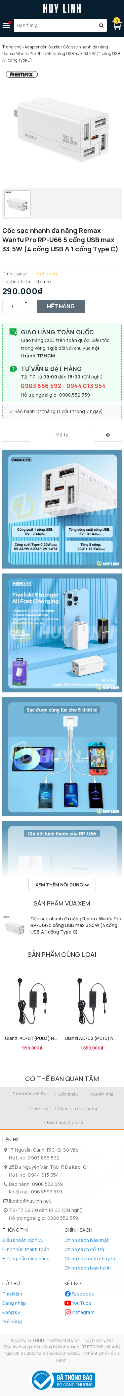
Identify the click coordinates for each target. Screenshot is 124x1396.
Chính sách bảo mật (86, 1240)
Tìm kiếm (12, 1294)
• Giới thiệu (66, 1094)
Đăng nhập (14, 1303)
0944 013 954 (86, 386)
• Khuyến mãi (99, 1094)
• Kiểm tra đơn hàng (75, 1108)
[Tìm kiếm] (101, 25)
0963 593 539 (46, 1191)
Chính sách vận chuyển (89, 1258)
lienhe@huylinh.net (30, 1201)
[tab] (62, 435)
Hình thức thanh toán (25, 1249)
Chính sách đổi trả (84, 1249)
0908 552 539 (47, 1184)
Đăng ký (11, 1312)
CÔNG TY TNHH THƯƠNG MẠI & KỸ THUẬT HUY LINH (64, 1340)
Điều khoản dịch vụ (23, 1240)
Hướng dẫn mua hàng (26, 1258)
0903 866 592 (41, 386)
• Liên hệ (38, 1108)
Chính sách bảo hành (87, 1268)
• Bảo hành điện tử (63, 1122)
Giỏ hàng (12, 1321)
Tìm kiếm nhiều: (30, 1094)
